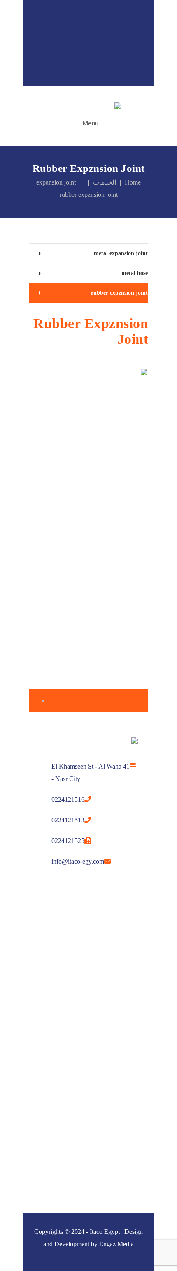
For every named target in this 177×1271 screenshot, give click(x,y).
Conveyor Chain (51, 1130)
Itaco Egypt (105, 1231)
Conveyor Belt (49, 977)
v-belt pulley (47, 1146)
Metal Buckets (49, 960)
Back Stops (45, 944)
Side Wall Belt (49, 993)
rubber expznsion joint (119, 293)
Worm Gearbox (50, 1080)
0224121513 (67, 820)
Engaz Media (116, 1243)
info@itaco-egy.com (77, 861)
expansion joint (56, 182)
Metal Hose (46, 1097)
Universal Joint (50, 1026)
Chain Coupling (50, 1010)
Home (133, 182)
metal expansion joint (121, 253)
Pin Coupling (47, 1113)
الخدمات (104, 182)
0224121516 (67, 799)
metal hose (134, 273)
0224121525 (67, 840)
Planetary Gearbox (55, 1063)
